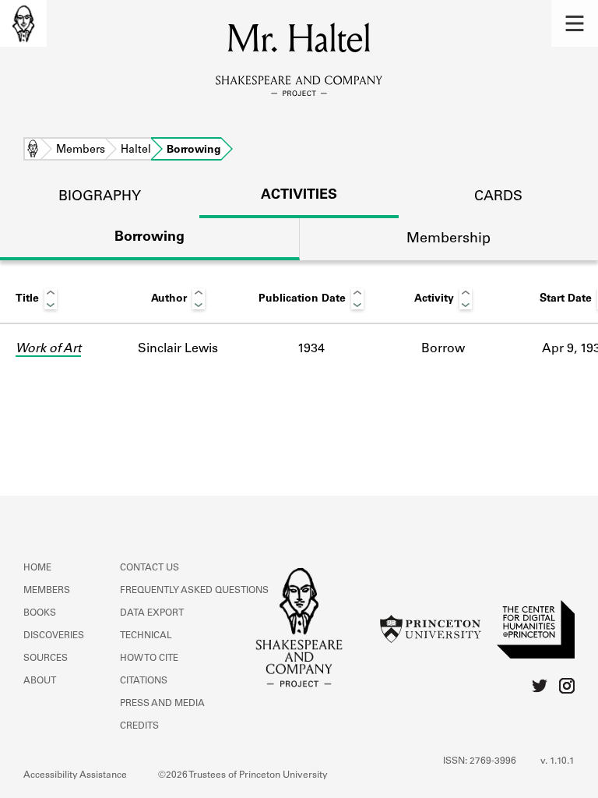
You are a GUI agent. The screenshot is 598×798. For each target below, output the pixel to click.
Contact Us (149, 568)
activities (299, 196)
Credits (139, 726)
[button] (574, 23)
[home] (23, 23)
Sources (45, 658)
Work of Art (48, 349)
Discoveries (53, 636)
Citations (143, 681)
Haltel (136, 150)
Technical (146, 636)
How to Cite (149, 658)
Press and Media (162, 703)
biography (99, 197)
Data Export (152, 613)
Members (80, 150)
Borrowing (149, 238)
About (39, 681)
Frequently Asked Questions (194, 590)
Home (32, 150)
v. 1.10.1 (557, 761)
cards (498, 197)
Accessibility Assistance (75, 775)
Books (39, 613)
